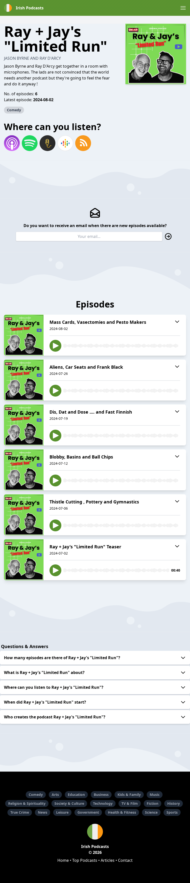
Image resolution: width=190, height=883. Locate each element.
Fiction (152, 803)
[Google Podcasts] (65, 143)
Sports (172, 812)
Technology (103, 803)
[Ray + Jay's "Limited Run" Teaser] (24, 559)
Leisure (62, 812)
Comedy (14, 110)
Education (76, 794)
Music (155, 794)
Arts (55, 794)
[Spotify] (30, 143)
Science (151, 812)
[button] (183, 8)
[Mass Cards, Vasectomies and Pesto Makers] (24, 335)
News (42, 812)
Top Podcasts (84, 860)
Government (88, 812)
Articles (108, 860)
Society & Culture (69, 803)
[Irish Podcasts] (95, 832)
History (173, 803)
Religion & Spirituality (27, 803)
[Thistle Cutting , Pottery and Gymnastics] (24, 514)
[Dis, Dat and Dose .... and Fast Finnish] (24, 424)
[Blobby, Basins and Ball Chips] (24, 469)
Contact (125, 860)
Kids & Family (129, 794)
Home (63, 860)
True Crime (19, 812)
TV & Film (129, 803)
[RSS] (83, 143)
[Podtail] (47, 143)
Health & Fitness (122, 812)
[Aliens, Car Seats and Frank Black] (24, 380)
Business (101, 794)
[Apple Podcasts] (12, 143)
